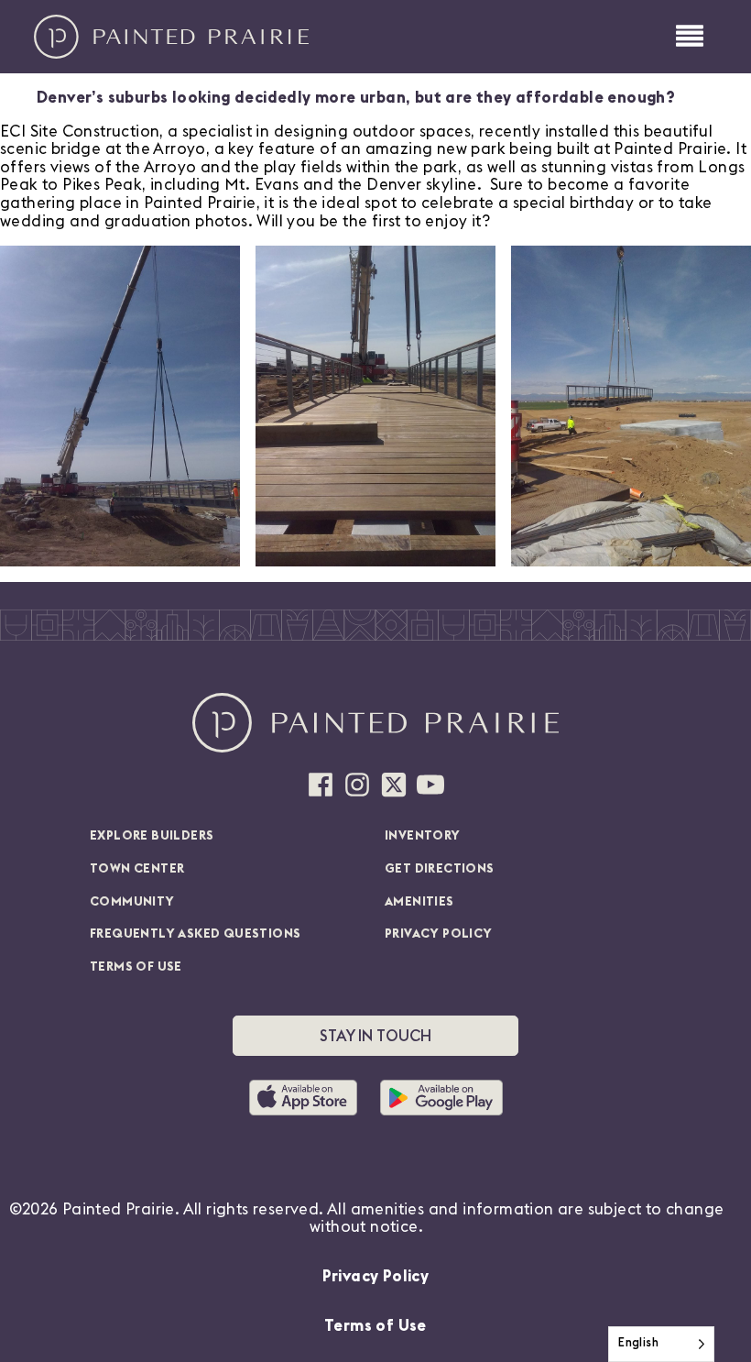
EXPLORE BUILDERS (151, 835)
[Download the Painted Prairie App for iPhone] (310, 1097)
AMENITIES (419, 901)
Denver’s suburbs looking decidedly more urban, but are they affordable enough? (356, 97)
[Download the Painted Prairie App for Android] (441, 1097)
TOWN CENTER (137, 868)
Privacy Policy (376, 1276)
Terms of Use (375, 1326)
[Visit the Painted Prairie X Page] (394, 784)
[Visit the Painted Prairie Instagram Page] (357, 784)
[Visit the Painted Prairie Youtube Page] (430, 784)
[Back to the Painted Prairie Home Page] (171, 37)
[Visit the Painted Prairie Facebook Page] (320, 784)
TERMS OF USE (136, 967)
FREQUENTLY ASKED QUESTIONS (195, 934)
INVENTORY (423, 835)
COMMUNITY (132, 901)
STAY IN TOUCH (375, 1036)
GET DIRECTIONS (440, 868)
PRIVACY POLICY (439, 934)
